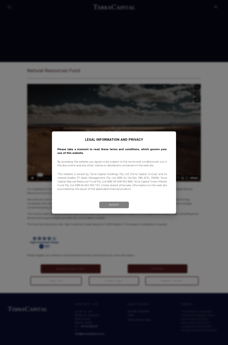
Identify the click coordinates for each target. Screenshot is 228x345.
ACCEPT (114, 204)
